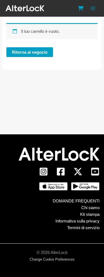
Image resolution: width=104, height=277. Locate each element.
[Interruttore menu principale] (92, 8)
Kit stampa (90, 214)
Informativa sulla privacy (77, 221)
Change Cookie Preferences (52, 259)
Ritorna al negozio (29, 52)
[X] (77, 171)
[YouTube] (95, 171)
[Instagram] (43, 171)
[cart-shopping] (81, 8)
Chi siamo (90, 207)
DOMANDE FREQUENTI (76, 201)
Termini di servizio (83, 227)
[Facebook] (60, 171)
